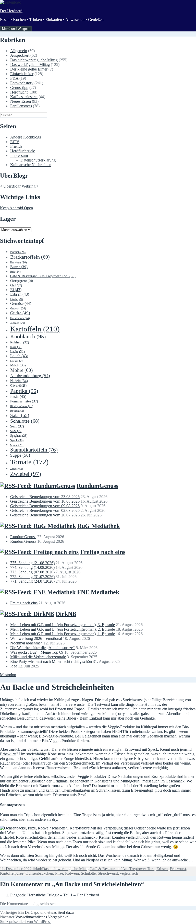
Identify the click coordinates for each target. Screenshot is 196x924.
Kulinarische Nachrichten (30, 165)
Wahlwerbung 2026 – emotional (36, 638)
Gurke (20, 312)
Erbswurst (8, 754)
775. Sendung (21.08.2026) (32, 563)
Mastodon (8, 675)
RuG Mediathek (98, 526)
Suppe (20, 455)
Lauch (19, 356)
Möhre (21, 370)
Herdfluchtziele (22, 151)
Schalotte (25, 421)
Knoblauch (28, 336)
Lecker (17, 360)
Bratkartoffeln (30, 257)
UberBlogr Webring (19, 186)
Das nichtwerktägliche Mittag (34, 60)
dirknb (37, 869)
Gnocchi (18, 308)
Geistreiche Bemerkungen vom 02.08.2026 (45, 510)
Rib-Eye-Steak (21, 406)
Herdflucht (19, 92)
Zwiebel (25, 474)
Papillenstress (21, 106)
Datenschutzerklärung (38, 160)
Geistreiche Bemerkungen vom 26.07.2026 (45, 515)
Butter (19, 267)
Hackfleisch (20, 318)
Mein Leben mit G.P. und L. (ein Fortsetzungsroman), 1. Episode (62, 634)
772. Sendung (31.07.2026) (32, 576)
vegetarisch (129, 873)
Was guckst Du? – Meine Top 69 (36, 652)
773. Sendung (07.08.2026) (32, 572)
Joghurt (17, 322)
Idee (13, 666)
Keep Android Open (16, 208)
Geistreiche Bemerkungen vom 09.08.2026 (45, 506)
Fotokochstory (21, 83)
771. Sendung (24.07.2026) (32, 581)
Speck (16, 440)
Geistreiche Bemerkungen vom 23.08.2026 (45, 496)
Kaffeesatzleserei (24, 97)
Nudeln (19, 381)
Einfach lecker (21, 74)
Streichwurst (108, 873)
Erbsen (19, 294)
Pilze (59, 873)
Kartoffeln (35, 329)
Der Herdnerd (11, 11)
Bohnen (18, 252)
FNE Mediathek (98, 592)
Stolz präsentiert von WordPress (25, 921)
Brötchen (18, 262)
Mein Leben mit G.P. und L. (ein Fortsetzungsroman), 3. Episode (62, 624)
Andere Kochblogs (25, 137)
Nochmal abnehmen (26, 643)
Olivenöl (18, 385)
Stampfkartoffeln (34, 450)
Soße (16, 431)
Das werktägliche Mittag (30, 64)
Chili (16, 285)
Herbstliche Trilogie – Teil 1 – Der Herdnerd (63, 895)
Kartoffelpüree (11, 873)
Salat (19, 415)
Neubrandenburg (30, 375)
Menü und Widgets (16, 29)
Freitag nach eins (102, 552)
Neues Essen (20, 101)
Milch (18, 365)
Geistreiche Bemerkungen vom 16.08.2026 (45, 501)
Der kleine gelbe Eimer (28, 69)
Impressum (19, 155)
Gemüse (20, 303)
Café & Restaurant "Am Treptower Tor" (43, 276)
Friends (16, 146)
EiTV (14, 142)
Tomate (29, 462)
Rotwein (72, 873)
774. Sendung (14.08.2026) (32, 567)
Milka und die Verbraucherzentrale (38, 657)
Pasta (18, 396)
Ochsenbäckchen (39, 873)
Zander (17, 468)
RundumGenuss (97, 485)
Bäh (15, 271)
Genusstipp (19, 87)
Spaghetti (18, 435)
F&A (14, 78)
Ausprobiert (19, 55)
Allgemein (18, 51)
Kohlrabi (19, 342)
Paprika (24, 391)
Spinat (16, 444)
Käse (16, 347)
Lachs (17, 351)
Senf (17, 426)
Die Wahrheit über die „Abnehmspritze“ (42, 647)
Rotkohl (18, 410)
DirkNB (66, 613)
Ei (15, 289)
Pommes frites (24, 401)
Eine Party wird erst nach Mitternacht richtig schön (51, 661)
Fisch (16, 299)
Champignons (21, 281)
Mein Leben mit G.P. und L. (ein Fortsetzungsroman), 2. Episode (62, 629)
